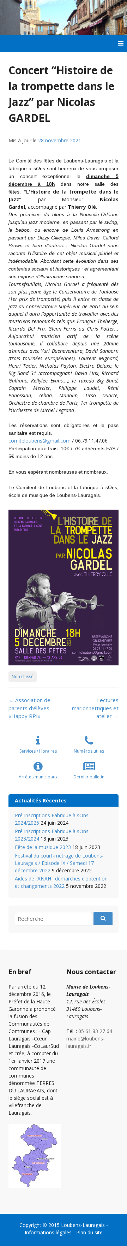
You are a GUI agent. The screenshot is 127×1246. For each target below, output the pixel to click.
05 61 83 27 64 (95, 1031)
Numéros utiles (89, 751)
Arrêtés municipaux (38, 777)
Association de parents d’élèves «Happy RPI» (29, 707)
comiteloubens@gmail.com (39, 440)
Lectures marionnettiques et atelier (95, 707)
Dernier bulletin (88, 777)
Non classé (23, 677)
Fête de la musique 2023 (43, 847)
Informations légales (48, 1232)
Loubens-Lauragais (83, 1225)
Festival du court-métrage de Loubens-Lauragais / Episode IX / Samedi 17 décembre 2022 (59, 863)
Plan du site (89, 1232)
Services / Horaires (38, 751)
